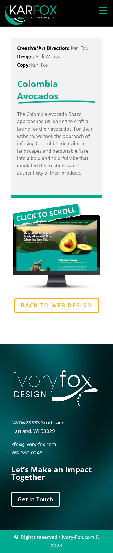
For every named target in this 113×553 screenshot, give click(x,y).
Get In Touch (35, 499)
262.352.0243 (27, 452)
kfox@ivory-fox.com (33, 444)
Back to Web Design (56, 305)
